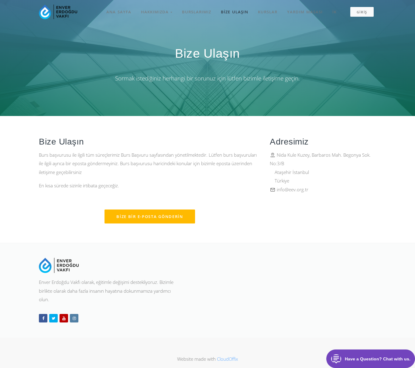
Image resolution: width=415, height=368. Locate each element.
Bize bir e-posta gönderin (149, 216)
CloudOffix (227, 359)
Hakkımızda (155, 12)
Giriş (362, 12)
